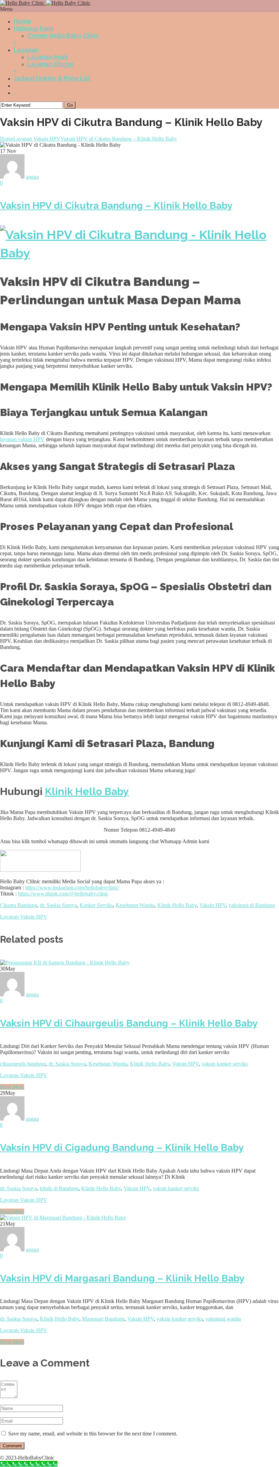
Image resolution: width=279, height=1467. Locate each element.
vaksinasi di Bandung (252, 905)
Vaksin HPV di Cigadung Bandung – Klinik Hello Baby (122, 1147)
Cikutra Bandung (18, 905)
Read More (12, 1087)
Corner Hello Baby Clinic (63, 35)
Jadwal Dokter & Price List (52, 78)
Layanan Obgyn (50, 64)
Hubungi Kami (34, 28)
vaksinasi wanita (223, 1319)
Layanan (26, 49)
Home (22, 21)
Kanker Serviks (96, 905)
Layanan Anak (47, 56)
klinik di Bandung (59, 1188)
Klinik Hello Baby (177, 905)
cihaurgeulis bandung (23, 1064)
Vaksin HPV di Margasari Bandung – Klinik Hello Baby (122, 1278)
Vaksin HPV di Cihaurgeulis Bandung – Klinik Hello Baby (129, 1023)
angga (32, 994)
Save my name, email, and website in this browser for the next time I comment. (92, 1433)
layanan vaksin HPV (22, 439)
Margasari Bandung (103, 1319)
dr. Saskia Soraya (58, 905)
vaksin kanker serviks (224, 1064)
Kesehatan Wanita (135, 905)
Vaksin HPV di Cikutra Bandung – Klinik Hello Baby (119, 139)
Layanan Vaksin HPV (37, 139)
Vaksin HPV (212, 905)
